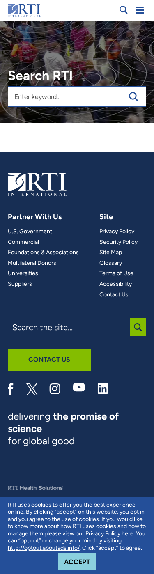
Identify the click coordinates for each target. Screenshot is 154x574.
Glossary (110, 263)
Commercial (23, 242)
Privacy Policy (116, 231)
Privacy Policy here (109, 533)
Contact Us (114, 295)
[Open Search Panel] (123, 10)
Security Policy (118, 242)
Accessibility (115, 284)
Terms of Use (116, 273)
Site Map (110, 252)
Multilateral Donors (32, 263)
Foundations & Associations (43, 252)
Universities (23, 273)
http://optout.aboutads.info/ (44, 547)
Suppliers (20, 284)
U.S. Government (30, 231)
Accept (80, 562)
